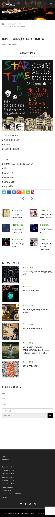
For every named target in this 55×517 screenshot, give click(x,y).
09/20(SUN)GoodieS (32, 328)
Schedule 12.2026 (8, 484)
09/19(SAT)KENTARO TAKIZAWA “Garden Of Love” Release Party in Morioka (36, 350)
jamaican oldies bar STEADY (11, 494)
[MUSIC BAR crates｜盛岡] (8, 4)
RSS (34, 503)
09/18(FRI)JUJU (30, 366)
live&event (5, 459)
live (9, 44)
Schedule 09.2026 (8, 473)
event (4, 44)
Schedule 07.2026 (8, 467)
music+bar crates (7, 487)
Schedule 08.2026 (8, 470)
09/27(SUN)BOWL (31, 290)
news (14, 44)
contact (4, 497)
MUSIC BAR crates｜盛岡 (24, 513)
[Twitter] (20, 503)
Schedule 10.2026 (8, 477)
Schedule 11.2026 (8, 480)
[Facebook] (25, 503)
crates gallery (6, 490)
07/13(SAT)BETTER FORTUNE (46, 246)
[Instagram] (30, 503)
